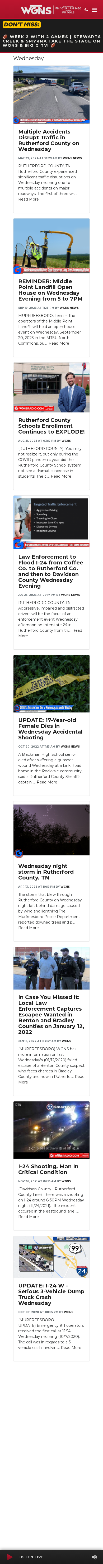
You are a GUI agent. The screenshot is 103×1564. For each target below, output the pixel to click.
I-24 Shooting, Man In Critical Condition (48, 1169)
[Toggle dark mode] (85, 10)
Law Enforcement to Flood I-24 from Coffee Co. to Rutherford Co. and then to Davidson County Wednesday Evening (50, 571)
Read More (28, 199)
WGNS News (72, 158)
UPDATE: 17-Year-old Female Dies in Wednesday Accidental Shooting (50, 728)
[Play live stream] (9, 1557)
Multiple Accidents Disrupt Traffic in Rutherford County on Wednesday (48, 140)
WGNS (66, 441)
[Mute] (94, 1557)
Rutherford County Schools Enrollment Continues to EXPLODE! (51, 426)
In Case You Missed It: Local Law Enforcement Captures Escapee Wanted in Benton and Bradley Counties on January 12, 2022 (51, 1014)
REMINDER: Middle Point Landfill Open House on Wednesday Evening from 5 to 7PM (50, 290)
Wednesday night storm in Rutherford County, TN (46, 872)
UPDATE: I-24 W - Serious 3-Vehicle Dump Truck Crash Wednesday (51, 1294)
